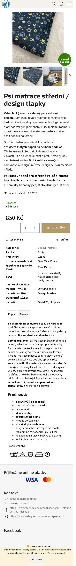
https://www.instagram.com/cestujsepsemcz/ (37, 516)
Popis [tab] (11, 314)
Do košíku (58, 228)
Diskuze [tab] (24, 314)
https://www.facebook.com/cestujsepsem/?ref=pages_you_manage (40, 510)
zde (64, 553)
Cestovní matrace (47, 248)
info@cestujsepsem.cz (23, 499)
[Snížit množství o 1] (16, 228)
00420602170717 (19, 504)
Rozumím (37, 559)
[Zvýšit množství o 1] (34, 228)
